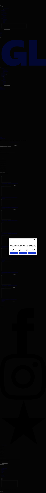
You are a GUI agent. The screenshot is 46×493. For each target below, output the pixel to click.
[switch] (19, 250)
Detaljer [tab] (23, 241)
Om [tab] (32, 241)
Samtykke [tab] (14, 241)
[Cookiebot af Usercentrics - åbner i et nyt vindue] (33, 239)
